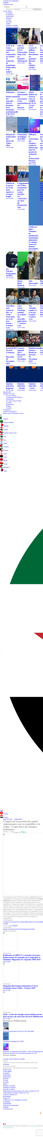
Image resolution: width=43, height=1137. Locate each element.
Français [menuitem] (6, 7)
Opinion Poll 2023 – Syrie (32, 386)
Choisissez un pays (18, 413)
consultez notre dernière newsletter (14, 1059)
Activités (9, 402)
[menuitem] (15, 6)
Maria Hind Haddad (20, 283)
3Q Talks (9, 22)
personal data (9, 1127)
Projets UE (6, 1098)
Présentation (10, 399)
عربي (11, 925)
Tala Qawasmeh (33, 282)
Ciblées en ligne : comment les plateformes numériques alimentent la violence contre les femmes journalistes (33, 238)
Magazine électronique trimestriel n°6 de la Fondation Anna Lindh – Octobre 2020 (20, 987)
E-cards (8, 20)
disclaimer (33, 1126)
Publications (10, 16)
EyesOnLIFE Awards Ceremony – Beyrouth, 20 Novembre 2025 (11, 355)
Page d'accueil (7, 819)
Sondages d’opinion (12, 27)
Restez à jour (7, 413)
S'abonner (6, 1064)
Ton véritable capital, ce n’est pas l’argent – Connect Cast (33, 312)
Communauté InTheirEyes (14, 397)
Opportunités (7, 392)
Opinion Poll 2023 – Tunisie (21, 386)
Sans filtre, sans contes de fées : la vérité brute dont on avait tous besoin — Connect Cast (10, 317)
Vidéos (8, 23)
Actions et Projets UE (10, 411)
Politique (6, 2)
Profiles (8, 406)
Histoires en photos (12, 25)
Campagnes (6, 410)
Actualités (9, 13)
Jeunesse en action (9, 394)
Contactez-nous (8, 4)
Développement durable (27, 929)
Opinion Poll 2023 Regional (10, 386)
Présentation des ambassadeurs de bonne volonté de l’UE (21, 1091)
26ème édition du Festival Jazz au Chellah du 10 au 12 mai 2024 (33, 100)
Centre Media (7, 11)
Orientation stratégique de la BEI (22, 136)
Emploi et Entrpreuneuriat (11, 929)
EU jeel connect (11, 395)
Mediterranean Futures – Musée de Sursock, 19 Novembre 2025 (35, 354)
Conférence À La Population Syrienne (15, 1100)
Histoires (9, 18)
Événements (10, 15)
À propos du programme (10, 1)
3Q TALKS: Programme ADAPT (11, 272)
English (15, 925)
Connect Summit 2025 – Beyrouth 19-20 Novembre (21, 353)
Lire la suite (9, 74)
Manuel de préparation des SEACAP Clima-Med (11, 139)
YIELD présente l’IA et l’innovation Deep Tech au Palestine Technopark (22, 53)
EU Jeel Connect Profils (13, 401)
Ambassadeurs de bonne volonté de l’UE (16, 1093)
